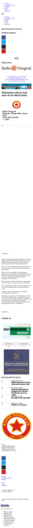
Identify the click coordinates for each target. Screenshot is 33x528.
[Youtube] (4, 51)
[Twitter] (4, 42)
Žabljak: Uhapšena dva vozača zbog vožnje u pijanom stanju (20, 383)
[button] (16, 14)
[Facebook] (4, 37)
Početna (7, 3)
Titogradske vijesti (10, 5)
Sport (6, 8)
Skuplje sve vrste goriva (19, 405)
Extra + (7, 9)
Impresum (7, 11)
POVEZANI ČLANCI (11, 377)
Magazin (7, 6)
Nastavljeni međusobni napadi (20, 398)
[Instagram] (4, 47)
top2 (4, 115)
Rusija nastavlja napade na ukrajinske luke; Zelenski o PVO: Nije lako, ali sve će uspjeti (19, 392)
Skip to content (5, 504)
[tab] (9, 344)
